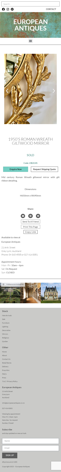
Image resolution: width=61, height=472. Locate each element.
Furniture (5, 323)
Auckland (5, 397)
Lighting (5, 327)
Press (4, 378)
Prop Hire (5, 370)
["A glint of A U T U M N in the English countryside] (10, 293)
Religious (5, 338)
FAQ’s (4, 374)
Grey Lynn (6, 394)
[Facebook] (3, 9)
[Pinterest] (12, 9)
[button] (30, 41)
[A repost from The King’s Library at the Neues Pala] (30, 293)
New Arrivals (7, 315)
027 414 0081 (7, 408)
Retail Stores (6, 363)
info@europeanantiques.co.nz (13, 403)
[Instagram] (8, 9)
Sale (3, 319)
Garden (5, 341)
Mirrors (5, 334)
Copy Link (30, 232)
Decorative (6, 330)
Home (4, 352)
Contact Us (6, 359)
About (4, 355)
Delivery (5, 366)
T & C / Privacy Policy (9, 381)
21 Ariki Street (7, 391)
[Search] (56, 4)
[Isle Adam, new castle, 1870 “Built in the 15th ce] (51, 293)
